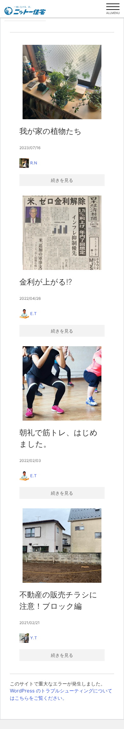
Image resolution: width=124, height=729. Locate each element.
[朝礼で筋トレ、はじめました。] (62, 383)
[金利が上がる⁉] (62, 233)
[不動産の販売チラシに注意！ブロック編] (62, 545)
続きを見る (62, 180)
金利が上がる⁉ (45, 281)
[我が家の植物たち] (62, 82)
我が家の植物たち (50, 131)
